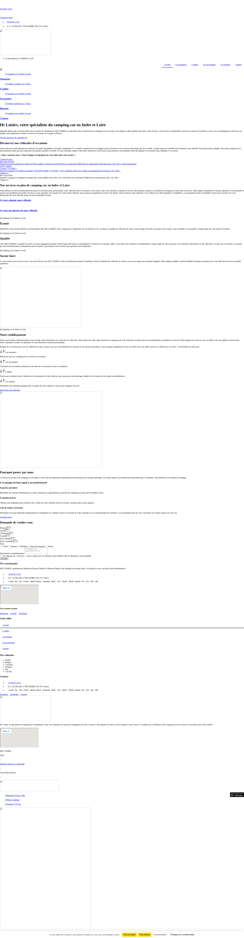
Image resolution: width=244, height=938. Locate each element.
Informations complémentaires (12, 553)
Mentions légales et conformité (12, 764)
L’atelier (195, 65)
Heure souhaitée (6, 541)
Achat (5, 546)
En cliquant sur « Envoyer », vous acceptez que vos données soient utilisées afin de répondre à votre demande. (47, 556)
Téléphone (4, 533)
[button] (122, 351)
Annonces (5, 79)
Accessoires (5, 98)
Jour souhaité (5, 539)
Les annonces (181, 65)
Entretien (23, 546)
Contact (238, 65)
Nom (2, 531)
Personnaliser (160, 935)
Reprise (14, 546)
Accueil (167, 65)
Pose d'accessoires (37, 546)
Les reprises (225, 65)
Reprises (4, 108)
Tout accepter (129, 935)
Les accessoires (209, 65)
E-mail (3, 536)
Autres (50, 546)
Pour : (2, 544)
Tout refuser (144, 935)
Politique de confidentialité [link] (182, 935)
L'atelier (8, 372)
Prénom (3, 528)
